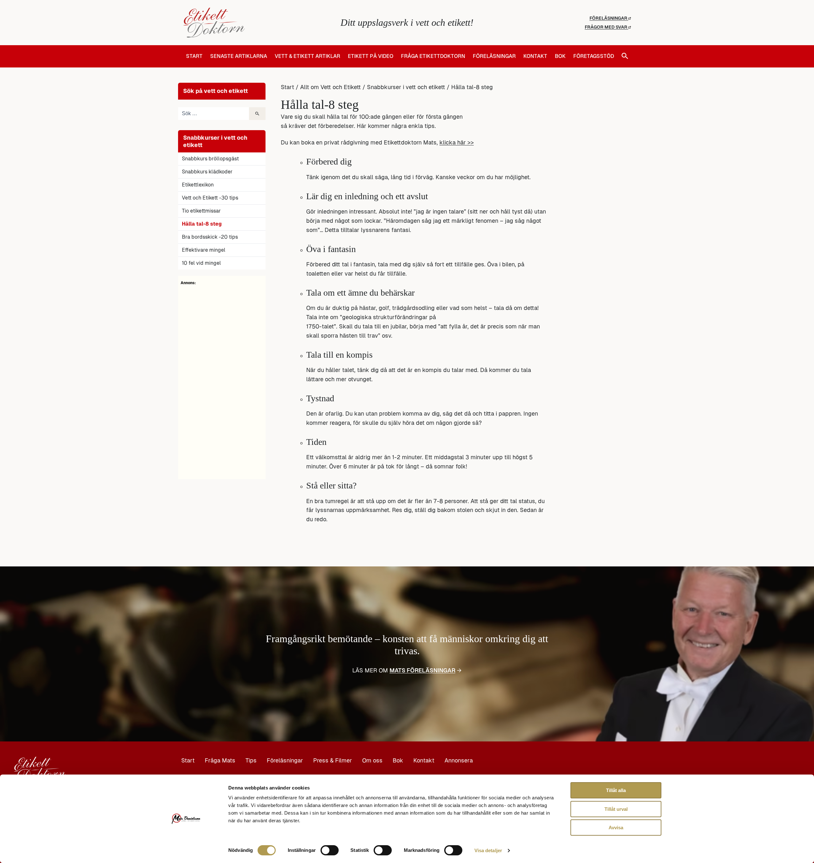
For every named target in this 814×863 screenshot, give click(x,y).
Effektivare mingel (203, 250)
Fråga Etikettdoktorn (433, 56)
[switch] (330, 850)
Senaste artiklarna (238, 56)
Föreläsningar (609, 18)
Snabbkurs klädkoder (207, 172)
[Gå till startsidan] (257, 23)
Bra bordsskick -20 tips (210, 237)
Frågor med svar (606, 27)
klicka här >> (456, 142)
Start (194, 56)
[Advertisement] (222, 381)
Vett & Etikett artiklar (307, 56)
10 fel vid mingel (201, 263)
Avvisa (616, 827)
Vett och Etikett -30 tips (210, 198)
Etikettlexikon (198, 185)
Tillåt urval (616, 809)
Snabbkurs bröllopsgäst (210, 159)
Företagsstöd (593, 56)
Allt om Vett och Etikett (330, 87)
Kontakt (535, 56)
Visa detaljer (488, 850)
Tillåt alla (616, 790)
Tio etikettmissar (201, 211)
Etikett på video (370, 56)
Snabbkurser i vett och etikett (406, 87)
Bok (560, 56)
